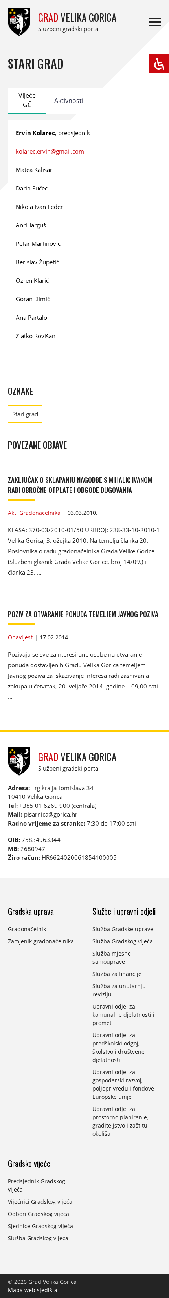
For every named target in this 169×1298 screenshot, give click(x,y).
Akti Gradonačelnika (34, 512)
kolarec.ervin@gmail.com (50, 151)
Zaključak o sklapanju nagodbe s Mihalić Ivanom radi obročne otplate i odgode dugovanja (80, 485)
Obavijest (20, 637)
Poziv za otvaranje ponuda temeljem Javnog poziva (83, 614)
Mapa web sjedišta (32, 1290)
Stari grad (25, 414)
